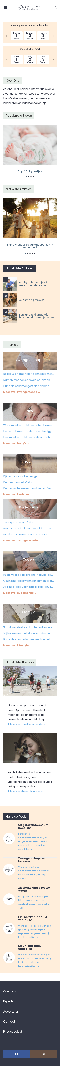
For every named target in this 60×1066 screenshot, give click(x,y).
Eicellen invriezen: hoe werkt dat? (25, 534)
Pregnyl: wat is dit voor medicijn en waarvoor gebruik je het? (28, 528)
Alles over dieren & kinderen (26, 791)
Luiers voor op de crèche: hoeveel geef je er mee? (28, 575)
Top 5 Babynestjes (30, 171)
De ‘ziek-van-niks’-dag (18, 482)
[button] (27, 177)
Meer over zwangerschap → (21, 392)
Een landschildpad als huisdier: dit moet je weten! (37, 316)
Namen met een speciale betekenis (26, 380)
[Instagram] (43, 1054)
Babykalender (30, 49)
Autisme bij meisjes (31, 300)
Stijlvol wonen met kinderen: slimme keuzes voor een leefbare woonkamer (28, 633)
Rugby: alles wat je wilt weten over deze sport (34, 284)
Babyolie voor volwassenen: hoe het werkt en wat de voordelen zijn (28, 639)
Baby (28, 411)
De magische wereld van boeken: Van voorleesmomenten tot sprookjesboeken (28, 488)
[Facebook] (16, 1054)
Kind (28, 462)
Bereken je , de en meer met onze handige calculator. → (33, 841)
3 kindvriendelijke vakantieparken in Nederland (30, 246)
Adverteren (11, 1011)
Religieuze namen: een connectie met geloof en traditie (28, 374)
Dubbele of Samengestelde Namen (26, 386)
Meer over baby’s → (16, 443)
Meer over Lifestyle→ (17, 645)
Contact (9, 1021)
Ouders (29, 559)
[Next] (53, 35)
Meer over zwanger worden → (22, 540)
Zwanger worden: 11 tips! (19, 522)
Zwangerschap (29, 359)
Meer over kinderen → (17, 494)
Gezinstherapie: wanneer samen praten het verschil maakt (28, 581)
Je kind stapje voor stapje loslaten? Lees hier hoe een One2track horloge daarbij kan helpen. (28, 587)
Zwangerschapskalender (30, 25)
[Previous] (6, 35)
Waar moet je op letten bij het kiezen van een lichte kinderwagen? (28, 425)
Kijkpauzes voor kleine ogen (21, 476)
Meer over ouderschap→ (19, 593)
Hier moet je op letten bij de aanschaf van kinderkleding (28, 437)
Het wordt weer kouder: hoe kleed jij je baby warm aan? (28, 431)
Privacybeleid (12, 1031)
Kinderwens (28, 507)
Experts (8, 1001)
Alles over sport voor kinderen (27, 724)
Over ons (9, 991)
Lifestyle (29, 612)
